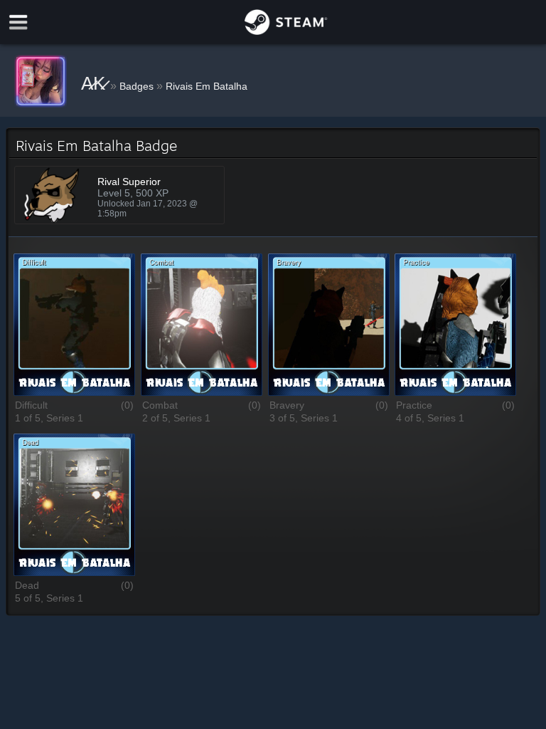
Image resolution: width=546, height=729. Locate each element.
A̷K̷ (95, 83)
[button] (74, 325)
